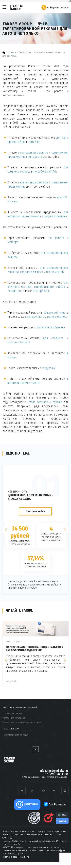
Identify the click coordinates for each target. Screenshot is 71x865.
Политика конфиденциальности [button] (15, 857)
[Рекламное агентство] (4, 52)
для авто (62, 137)
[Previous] (6, 529)
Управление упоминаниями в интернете (21, 722)
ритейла (34, 142)
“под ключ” (49, 368)
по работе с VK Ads (45, 171)
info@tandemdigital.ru (54, 770)
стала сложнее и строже (45, 402)
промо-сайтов (16, 142)
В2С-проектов (41, 291)
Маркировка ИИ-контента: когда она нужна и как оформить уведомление (35, 648)
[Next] (65, 529)
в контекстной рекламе (33, 152)
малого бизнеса (57, 316)
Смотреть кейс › (35, 511)
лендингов (14, 291)
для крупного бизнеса (50, 327)
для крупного (35, 316)
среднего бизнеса (55, 216)
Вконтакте (54, 790)
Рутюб (32, 790)
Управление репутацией (13, 718)
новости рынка (14, 641)
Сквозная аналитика (12, 713)
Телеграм (22, 790)
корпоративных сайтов (49, 287)
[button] (43, 7)
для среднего (53, 338)
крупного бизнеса (18, 342)
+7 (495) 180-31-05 (58, 7)
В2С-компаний (55, 272)
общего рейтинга (54, 312)
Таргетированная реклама (15, 735)
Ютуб (65, 790)
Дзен (43, 790)
